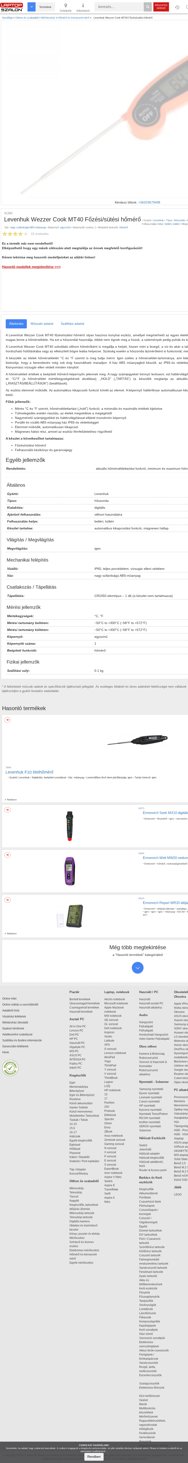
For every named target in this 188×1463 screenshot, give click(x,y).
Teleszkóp (75, 1192)
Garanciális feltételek (15, 1046)
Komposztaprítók (149, 1321)
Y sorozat (110, 1069)
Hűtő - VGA (181, 1134)
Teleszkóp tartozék (81, 1217)
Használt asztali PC (151, 1003)
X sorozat (110, 1152)
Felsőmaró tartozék (151, 1272)
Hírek (5, 1052)
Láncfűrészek (149, 1313)
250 (106, 1106)
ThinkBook (111, 1077)
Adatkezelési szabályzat (17, 1034)
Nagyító (74, 1200)
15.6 (72, 1128)
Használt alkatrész (150, 1007)
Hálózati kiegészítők (151, 1157)
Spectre (109, 1119)
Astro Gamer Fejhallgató (154, 1038)
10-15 (73, 1124)
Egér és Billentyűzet (81, 1095)
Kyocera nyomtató (150, 1109)
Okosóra (179, 1012)
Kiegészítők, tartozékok (83, 1204)
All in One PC (77, 1026)
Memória (179, 1101)
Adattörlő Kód (10, 1010)
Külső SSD (181, 1179)
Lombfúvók (146, 1309)
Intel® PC (75, 1067)
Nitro (107, 1201)
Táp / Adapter (77, 1169)
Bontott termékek (79, 999)
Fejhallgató (146, 1026)
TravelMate (112, 1189)
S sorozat (110, 1164)
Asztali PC (76, 1019)
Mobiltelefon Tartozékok (84, 1115)
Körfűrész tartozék (150, 1251)
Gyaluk (148, 1400)
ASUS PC (75, 1055)
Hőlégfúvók (146, 1429)
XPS (107, 1044)
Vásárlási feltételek (14, 1016)
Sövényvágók (149, 1305)
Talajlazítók (146, 1300)
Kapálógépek (147, 1325)
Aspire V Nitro (113, 1177)
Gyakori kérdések (13, 1028)
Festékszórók (147, 1433)
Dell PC (74, 1034)
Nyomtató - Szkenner (154, 1082)
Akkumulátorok (150, 1193)
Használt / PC (148, 992)
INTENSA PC (77, 1059)
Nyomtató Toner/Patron (153, 1114)
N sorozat (110, 1148)
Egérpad (74, 1144)
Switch (108, 1181)
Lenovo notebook (115, 1053)
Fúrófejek (147, 1197)
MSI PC (74, 1051)
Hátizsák (74, 1136)
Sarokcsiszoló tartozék (153, 1267)
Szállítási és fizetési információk (22, 1040)
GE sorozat (111, 1020)
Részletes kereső (161, 6)
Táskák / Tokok (78, 1119)
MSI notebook (113, 1015)
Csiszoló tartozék (149, 1255)
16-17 (73, 1132)
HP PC (73, 1038)
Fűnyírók (144, 1292)
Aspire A (109, 1197)
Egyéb (143, 1226)
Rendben (94, 1456)
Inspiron (109, 1032)
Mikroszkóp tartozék (81, 1213)
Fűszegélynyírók (150, 1296)
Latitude (109, 1040)
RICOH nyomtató (149, 1118)
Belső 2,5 (180, 1163)
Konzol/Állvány (78, 1173)
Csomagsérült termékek (84, 1007)
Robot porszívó (148, 1057)
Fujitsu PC (75, 1063)
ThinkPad (110, 1065)
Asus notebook (113, 1135)
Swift (107, 1193)
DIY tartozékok (148, 1234)
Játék (177, 1187)
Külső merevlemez (81, 1111)
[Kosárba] (7, 720)
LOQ (107, 1086)
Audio (143, 1015)
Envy (107, 1127)
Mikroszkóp (76, 1188)
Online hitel (9, 998)
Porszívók (145, 1441)
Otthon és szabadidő (84, 1181)
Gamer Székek (78, 1107)
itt (107, 1451)
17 (106, 1098)
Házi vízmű (146, 1334)
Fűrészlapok (149, 1205)
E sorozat (110, 1160)
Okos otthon (148, 1046)
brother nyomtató (149, 1122)
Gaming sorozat (114, 1144)
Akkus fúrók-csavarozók (154, 1350)
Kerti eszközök (148, 1288)
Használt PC (77, 1043)
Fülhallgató (146, 1030)
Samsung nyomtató (151, 1089)
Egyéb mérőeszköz (81, 1262)
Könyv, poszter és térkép (84, 1233)
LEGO (178, 1194)
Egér (72, 1082)
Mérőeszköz (77, 1238)
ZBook (108, 1131)
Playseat (74, 1153)
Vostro (108, 1036)
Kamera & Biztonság (152, 1053)
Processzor (181, 1097)
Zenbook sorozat (114, 1139)
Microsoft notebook (116, 1003)
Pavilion (109, 1102)
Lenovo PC (76, 1030)
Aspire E (109, 1185)
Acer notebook (113, 1173)
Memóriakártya (78, 1086)
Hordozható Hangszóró (153, 1034)
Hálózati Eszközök (152, 1138)
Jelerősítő (145, 1149)
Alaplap (179, 1138)
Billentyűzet (76, 1091)
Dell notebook (113, 1028)
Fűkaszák (145, 1317)
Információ (83, 10)
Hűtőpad (74, 1148)
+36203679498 (149, 202)
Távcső (73, 1196)
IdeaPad (109, 1057)
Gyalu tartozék (148, 1276)
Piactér (74, 992)
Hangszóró (146, 1022)
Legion (108, 1082)
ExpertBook (111, 1168)
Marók (145, 1404)
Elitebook (110, 1115)
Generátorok (147, 1437)
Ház (176, 1122)
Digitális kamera (79, 1221)
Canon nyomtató (149, 1101)
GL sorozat (111, 1024)
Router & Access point (152, 1170)
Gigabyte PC (77, 1047)
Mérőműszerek (148, 1416)
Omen (108, 1123)
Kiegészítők (77, 1075)
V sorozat (110, 1073)
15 (106, 1094)
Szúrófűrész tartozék (152, 1247)
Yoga (107, 1061)
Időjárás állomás (79, 1209)
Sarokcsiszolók (150, 1362)
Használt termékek (81, 1011)
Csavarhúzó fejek (152, 1201)
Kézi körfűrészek (151, 1396)
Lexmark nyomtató (150, 1097)
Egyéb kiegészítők (80, 1140)
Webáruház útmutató (15, 1022)
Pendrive (75, 1099)
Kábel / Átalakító (80, 1157)
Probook (109, 1111)
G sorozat (110, 1049)
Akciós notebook (114, 999)
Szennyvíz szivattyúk (152, 1338)
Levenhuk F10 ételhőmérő (29, 772)
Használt (144, 999)
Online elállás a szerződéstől (20, 1004)
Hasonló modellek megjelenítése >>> (31, 267)
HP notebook (112, 1090)
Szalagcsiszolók (149, 1383)
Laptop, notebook (116, 992)
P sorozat (110, 1156)
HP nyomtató (147, 1105)
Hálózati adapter (149, 1153)
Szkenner (145, 1130)
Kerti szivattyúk (148, 1329)
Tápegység (181, 1126)
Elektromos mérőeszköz (84, 1250)
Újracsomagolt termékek (84, 1003)
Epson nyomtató (149, 1093)
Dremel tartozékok (152, 1230)
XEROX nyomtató (150, 1126)
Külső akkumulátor (81, 1103)
